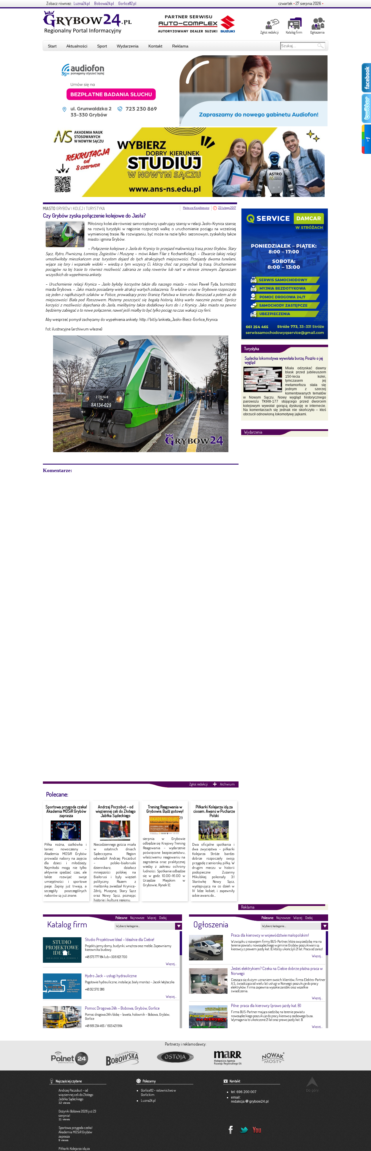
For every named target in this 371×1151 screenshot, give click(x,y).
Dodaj (163, 918)
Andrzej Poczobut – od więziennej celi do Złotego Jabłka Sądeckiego (116, 811)
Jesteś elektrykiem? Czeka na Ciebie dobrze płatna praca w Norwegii (277, 971)
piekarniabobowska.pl (123, 1060)
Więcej (151, 918)
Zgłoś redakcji (269, 32)
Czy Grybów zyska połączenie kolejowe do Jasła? (94, 215)
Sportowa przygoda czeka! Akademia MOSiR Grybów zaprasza (66, 811)
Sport (102, 46)
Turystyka (95, 208)
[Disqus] (141, 546)
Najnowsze (137, 918)
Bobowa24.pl (104, 3)
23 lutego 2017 (227, 208)
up (312, 1084)
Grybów (63, 208)
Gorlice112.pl (127, 3)
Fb (229, 1128)
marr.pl (233, 1058)
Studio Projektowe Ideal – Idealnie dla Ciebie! (119, 939)
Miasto (49, 208)
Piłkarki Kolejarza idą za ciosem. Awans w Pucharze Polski (214, 811)
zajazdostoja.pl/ (180, 1057)
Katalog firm (294, 32)
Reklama (180, 46)
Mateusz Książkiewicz (196, 208)
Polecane (121, 918)
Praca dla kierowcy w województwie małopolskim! (270, 935)
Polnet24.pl (69, 1058)
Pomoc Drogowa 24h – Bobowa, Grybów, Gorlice (122, 1008)
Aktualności (76, 46)
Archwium (227, 784)
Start (52, 46)
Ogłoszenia (317, 32)
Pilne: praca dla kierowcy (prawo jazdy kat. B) (266, 1005)
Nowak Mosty (285, 1058)
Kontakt (155, 46)
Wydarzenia (128, 46)
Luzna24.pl (82, 3)
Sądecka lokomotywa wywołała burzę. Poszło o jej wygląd (284, 360)
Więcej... (171, 964)
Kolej (78, 208)
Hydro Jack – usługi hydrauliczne (111, 975)
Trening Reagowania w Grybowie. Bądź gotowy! (164, 809)
